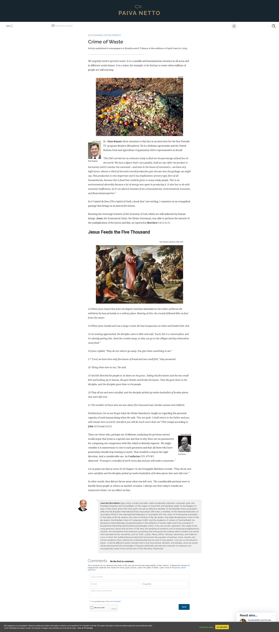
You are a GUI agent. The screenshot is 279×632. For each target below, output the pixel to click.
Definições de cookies (206, 627)
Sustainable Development (104, 35)
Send (184, 607)
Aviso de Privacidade (113, 601)
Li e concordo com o (107, 601)
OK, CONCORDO (222, 627)
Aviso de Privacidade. (85, 628)
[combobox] (166, 584)
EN (7, 26)
